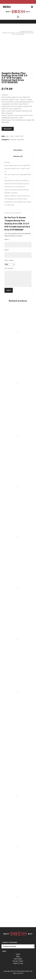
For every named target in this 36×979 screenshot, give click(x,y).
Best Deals (18, 959)
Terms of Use (18, 963)
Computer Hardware (13, 31)
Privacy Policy (18, 961)
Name (7, 239)
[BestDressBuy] (18, 11)
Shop (18, 956)
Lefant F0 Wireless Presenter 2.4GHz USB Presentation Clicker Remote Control (33, 74)
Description (18, 150)
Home (5, 31)
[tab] (18, 150)
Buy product (8, 129)
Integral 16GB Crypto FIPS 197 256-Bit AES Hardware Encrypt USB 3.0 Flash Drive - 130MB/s (31, 74)
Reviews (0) (18, 156)
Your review (9, 268)
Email (7, 250)
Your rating (9, 260)
